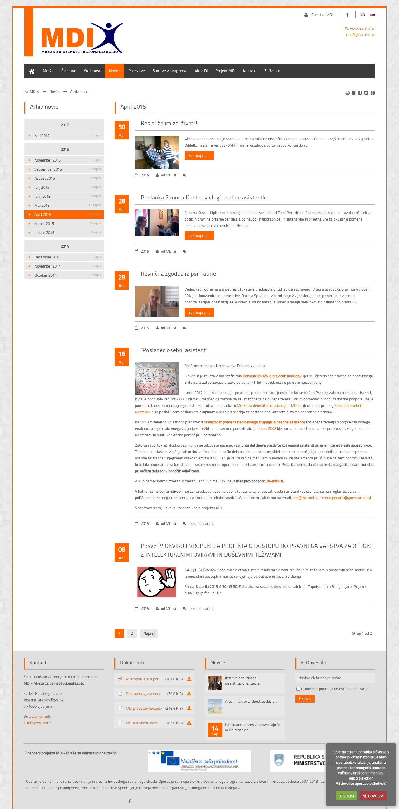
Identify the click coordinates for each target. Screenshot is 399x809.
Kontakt (250, 70)
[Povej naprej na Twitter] (366, 92)
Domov (30, 66)
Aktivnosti (92, 70)
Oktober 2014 (67, 275)
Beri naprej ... (199, 155)
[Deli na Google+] (373, 92)
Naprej (149, 633)
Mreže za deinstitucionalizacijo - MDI (267, 405)
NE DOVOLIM (373, 795)
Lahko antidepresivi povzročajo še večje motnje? (253, 727)
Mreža (48, 70)
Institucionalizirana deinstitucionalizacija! (243, 680)
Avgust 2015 (67, 178)
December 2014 (67, 257)
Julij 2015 (67, 187)
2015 (65, 149)
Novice (115, 70)
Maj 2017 (67, 135)
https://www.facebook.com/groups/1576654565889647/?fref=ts (347, 14)
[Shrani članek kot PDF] (353, 92)
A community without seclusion (251, 701)
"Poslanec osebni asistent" (174, 350)
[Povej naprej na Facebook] (360, 92)
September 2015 (67, 169)
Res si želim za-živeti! (169, 123)
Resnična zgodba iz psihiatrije (178, 273)
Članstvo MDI (322, 14)
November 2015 (67, 160)
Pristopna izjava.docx (154, 693)
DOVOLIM (346, 795)
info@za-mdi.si (362, 34)
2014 (65, 246)
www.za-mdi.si (362, 28)
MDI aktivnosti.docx (154, 722)
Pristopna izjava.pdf (154, 679)
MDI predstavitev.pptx (154, 708)
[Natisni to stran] (348, 92)
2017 (65, 124)
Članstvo (68, 70)
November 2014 (67, 266)
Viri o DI (201, 70)
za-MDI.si (32, 91)
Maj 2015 (67, 205)
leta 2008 (268, 428)
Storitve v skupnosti (169, 70)
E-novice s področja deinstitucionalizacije (335, 688)
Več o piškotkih (361, 778)
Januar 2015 (67, 232)
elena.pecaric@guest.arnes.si (346, 497)
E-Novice (272, 70)
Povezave (136, 70)
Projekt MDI (225, 70)
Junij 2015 (67, 196)
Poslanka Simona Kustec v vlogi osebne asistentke (204, 197)
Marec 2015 (67, 223)
